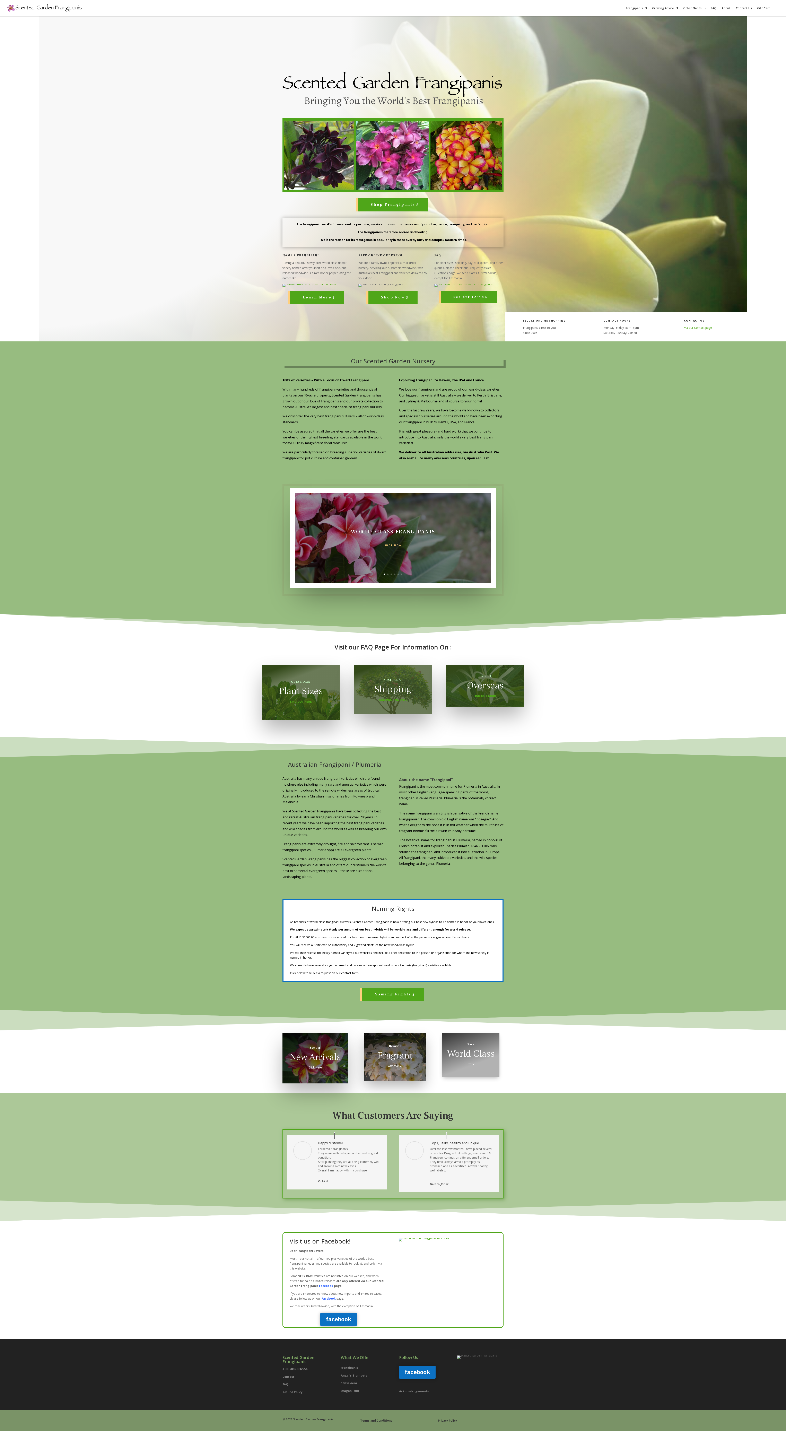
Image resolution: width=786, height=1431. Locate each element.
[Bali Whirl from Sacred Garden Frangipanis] (464, 284)
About (726, 8)
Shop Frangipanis (393, 204)
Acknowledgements (414, 1391)
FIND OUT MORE (485, 696)
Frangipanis (634, 8)
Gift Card (763, 8)
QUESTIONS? (301, 682)
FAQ (713, 8)
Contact (288, 1377)
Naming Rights (393, 994)
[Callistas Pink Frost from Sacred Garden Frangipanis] (317, 284)
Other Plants (692, 8)
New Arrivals (315, 1057)
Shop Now (393, 297)
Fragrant (395, 1055)
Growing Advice (663, 8)
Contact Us (744, 8)
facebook (338, 1319)
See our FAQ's (468, 297)
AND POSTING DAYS (393, 700)
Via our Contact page (698, 328)
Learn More (317, 297)
